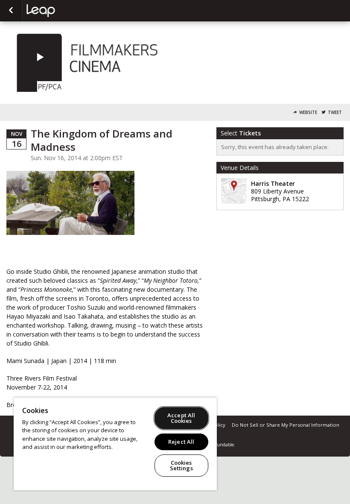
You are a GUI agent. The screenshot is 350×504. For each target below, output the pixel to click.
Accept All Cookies (181, 418)
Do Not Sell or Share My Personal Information (285, 425)
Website (308, 112)
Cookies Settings (181, 465)
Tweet (335, 112)
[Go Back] (11, 10)
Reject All (181, 441)
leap (69, 10)
